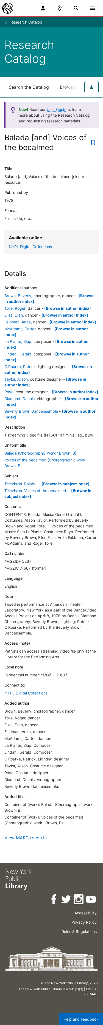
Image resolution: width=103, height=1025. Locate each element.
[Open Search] (76, 8)
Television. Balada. (21, 483)
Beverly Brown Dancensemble (31, 411)
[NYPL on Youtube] (91, 900)
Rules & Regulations (79, 931)
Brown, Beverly (17, 295)
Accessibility (85, 913)
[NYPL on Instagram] (79, 900)
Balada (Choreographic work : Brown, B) (40, 453)
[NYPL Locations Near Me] (59, 8)
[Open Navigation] (92, 8)
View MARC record (24, 837)
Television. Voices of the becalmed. (35, 490)
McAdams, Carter (20, 328)
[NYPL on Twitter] (66, 900)
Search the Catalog (29, 87)
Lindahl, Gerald (17, 354)
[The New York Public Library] (7, 8)
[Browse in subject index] (65, 483)
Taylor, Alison (16, 379)
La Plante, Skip (17, 341)
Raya (8, 391)
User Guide (56, 109)
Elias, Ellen (13, 315)
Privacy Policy (84, 922)
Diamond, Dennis (19, 398)
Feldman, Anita (17, 322)
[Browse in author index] (67, 308)
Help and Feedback (81, 1019)
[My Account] (43, 8)
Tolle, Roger (15, 308)
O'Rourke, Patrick (20, 366)
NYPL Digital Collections (26, 693)
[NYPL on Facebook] (54, 900)
